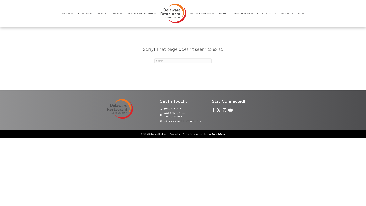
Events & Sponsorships (142, 13)
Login (300, 13)
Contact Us (269, 13)
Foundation (85, 13)
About (222, 13)
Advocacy (103, 13)
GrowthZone (218, 134)
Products (287, 13)
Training (118, 13)
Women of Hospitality (244, 13)
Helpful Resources (202, 13)
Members (67, 13)
